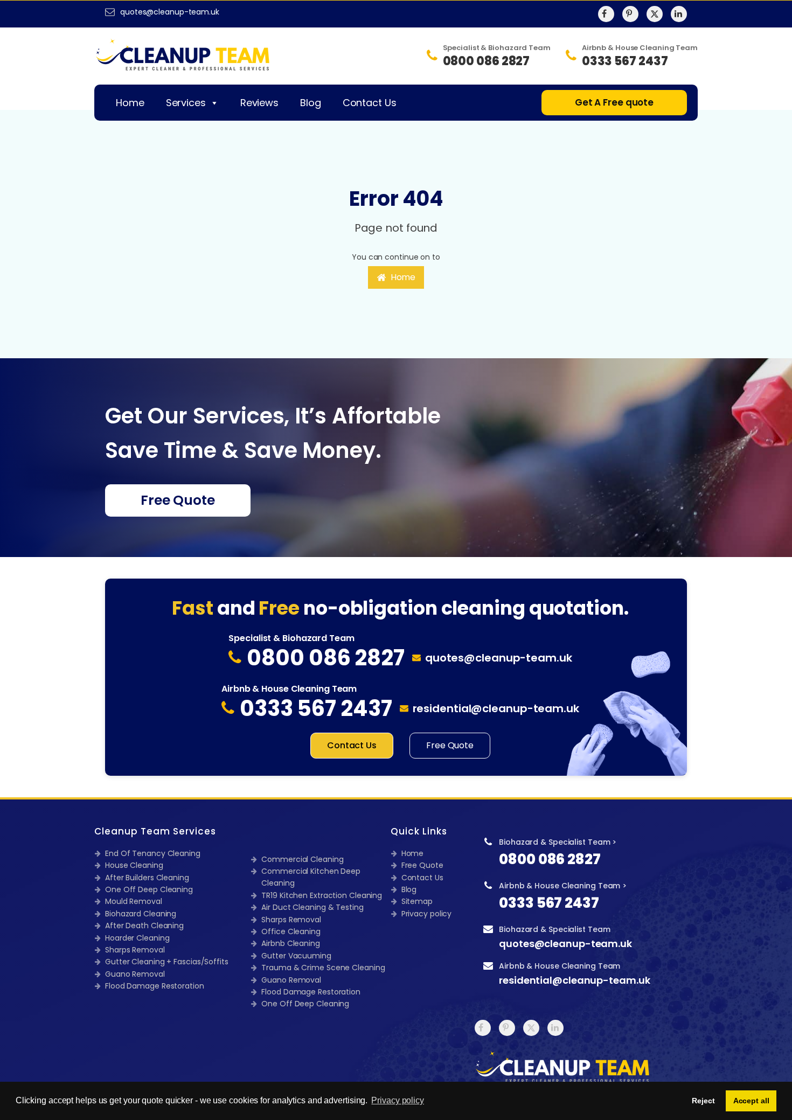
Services (186, 102)
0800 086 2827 (550, 859)
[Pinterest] (630, 14)
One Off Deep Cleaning (149, 889)
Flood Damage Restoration (154, 985)
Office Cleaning (291, 931)
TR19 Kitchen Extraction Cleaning (321, 895)
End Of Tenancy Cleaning (152, 853)
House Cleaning (134, 865)
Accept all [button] (751, 1100)
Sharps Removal (135, 949)
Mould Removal (133, 901)
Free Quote (178, 500)
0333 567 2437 (549, 903)
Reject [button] (703, 1100)
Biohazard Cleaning (140, 913)
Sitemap (417, 901)
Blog (310, 102)
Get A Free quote (614, 102)
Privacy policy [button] (397, 1100)
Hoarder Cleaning (137, 938)
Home (130, 102)
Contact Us (370, 102)
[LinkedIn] (679, 14)
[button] (396, 277)
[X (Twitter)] (655, 14)
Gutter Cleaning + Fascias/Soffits (166, 961)
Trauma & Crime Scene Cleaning (323, 967)
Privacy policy (426, 913)
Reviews (259, 102)
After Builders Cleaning (147, 877)
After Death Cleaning (144, 925)
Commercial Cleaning (302, 859)
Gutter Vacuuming (296, 955)
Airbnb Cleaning (290, 943)
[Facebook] (606, 14)
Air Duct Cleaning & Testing (312, 907)
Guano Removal (135, 974)
